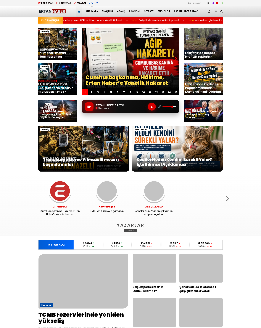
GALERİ (47, 3)
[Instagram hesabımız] (213, 3)
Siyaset (149, 11)
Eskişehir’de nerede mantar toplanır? (129, 20)
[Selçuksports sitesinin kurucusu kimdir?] (154, 268)
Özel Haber (141, 129)
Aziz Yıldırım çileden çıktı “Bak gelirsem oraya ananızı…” (196, 20)
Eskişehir (107, 11)
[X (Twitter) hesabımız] (208, 3)
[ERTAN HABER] (52, 12)
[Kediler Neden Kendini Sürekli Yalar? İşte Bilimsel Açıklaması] (177, 170)
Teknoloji (164, 11)
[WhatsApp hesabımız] (222, 3)
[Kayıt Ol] (209, 11)
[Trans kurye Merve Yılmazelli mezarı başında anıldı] (83, 170)
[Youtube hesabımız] (217, 3)
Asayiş (121, 11)
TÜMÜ (131, 230)
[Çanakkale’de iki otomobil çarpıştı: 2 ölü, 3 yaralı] (201, 268)
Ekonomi (134, 11)
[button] (79, 11)
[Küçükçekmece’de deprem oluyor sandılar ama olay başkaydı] (201, 312)
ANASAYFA (91, 11)
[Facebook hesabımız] (204, 3)
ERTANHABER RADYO (186, 11)
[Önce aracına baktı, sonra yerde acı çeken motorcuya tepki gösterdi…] (154, 312)
